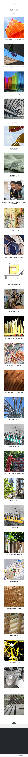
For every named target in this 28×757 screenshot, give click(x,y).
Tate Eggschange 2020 (14, 230)
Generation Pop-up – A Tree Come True (14, 419)
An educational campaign (14, 122)
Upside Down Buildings (14, 690)
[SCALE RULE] (14, 4)
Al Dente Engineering (14, 527)
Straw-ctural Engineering (14, 446)
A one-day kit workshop (14, 231)
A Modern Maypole (14, 581)
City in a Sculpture (14, 500)
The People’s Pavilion (14, 175)
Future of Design (14, 636)
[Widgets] (14, 723)
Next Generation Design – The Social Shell (14, 392)
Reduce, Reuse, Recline (14, 311)
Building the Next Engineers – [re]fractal (14, 94)
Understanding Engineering (14, 284)
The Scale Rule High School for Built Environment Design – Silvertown (14, 202)
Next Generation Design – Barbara (14, 609)
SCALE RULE (14, 10)
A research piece (14, 285)
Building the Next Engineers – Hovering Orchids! (14, 67)
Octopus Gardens (14, 148)
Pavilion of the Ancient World (14, 717)
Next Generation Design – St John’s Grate (14, 338)
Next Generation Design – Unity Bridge (14, 554)
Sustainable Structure (14, 121)
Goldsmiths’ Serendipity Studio (14, 663)
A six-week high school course (14, 204)
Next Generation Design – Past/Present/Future (14, 473)
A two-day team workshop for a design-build (14, 95)
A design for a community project (14, 149)
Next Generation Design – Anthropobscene (14, 257)
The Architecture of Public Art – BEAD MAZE (14, 40)
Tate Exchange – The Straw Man (14, 365)
